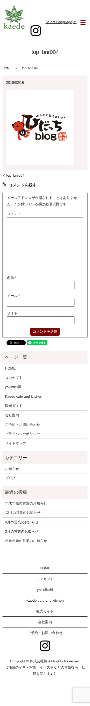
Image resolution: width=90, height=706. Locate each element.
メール (13, 296)
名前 (11, 278)
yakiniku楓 (13, 387)
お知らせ (12, 469)
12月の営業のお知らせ (22, 513)
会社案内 (12, 415)
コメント (14, 214)
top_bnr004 (15, 175)
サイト (12, 313)
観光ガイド (13, 406)
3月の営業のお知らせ (21, 531)
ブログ (10, 478)
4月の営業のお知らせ (21, 522)
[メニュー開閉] (83, 22)
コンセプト (13, 378)
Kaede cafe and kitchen (23, 396)
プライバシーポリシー (22, 434)
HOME (7, 68)
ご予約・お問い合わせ (22, 424)
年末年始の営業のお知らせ (26, 503)
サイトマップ (15, 443)
